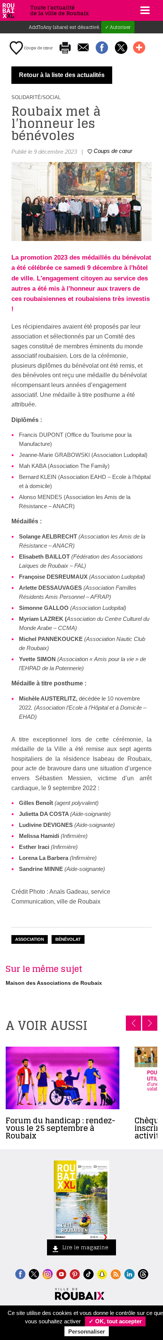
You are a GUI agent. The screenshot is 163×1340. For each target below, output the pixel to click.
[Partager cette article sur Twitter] (121, 48)
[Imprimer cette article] (65, 48)
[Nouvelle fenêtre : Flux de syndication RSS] (116, 1273)
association (29, 939)
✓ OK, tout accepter (115, 1321)
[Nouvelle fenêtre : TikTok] (88, 1273)
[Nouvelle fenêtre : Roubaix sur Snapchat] (102, 1273)
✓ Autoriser (118, 27)
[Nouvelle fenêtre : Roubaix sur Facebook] (20, 1273)
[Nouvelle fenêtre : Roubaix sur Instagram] (47, 1273)
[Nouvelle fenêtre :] (61, 1273)
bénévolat (68, 939)
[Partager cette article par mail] (83, 48)
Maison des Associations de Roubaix (54, 983)
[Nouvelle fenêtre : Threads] (143, 1273)
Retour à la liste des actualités (62, 75)
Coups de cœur (38, 47)
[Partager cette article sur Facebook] (102, 48)
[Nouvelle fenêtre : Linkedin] (129, 1273)
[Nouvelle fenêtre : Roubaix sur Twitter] (34, 1273)
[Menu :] (144, 10)
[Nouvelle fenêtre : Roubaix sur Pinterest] (75, 1273)
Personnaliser (86, 1331)
